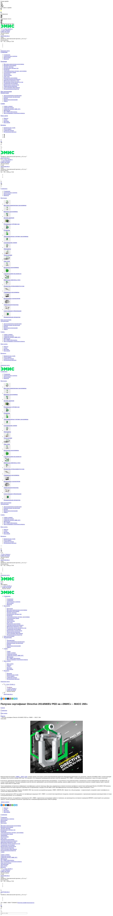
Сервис (3, 103)
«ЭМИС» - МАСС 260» (21, 776)
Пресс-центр (4, 115)
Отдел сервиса (7, 129)
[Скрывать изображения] (1, 17)
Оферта (6, 101)
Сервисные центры (9, 107)
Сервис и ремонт (8, 106)
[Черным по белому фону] (1, 9)
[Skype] (14, 699)
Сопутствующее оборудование (12, 87)
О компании (4, 52)
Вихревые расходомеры (10, 65)
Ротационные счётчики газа (11, 68)
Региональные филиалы (10, 131)
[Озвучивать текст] (2, 20)
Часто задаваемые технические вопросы (14, 113)
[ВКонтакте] (4, 134)
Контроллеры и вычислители (11, 84)
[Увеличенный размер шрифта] (2, 6)
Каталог (6, 98)
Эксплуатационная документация (12, 95)
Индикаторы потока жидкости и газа (13, 82)
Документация (5, 93)
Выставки (6, 121)
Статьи (5, 119)
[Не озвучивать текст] (1, 22)
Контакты (3, 125)
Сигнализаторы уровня (10, 72)
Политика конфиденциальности (25, 902)
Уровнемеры (7, 73)
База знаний (7, 122)
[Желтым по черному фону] (1, 11)
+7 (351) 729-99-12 (8, 29)
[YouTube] (4, 137)
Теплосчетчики (8, 75)
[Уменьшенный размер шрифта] (1, 2)
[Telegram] (4, 135)
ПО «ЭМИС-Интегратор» (10, 111)
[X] (8, 699)
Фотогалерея (7, 57)
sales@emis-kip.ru (5, 36)
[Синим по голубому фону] (1, 12)
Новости (6, 118)
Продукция (4, 61)
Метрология (7, 110)
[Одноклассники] (4, 699)
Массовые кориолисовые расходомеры (14, 64)
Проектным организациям (11, 99)
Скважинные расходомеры (11, 83)
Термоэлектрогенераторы (10, 86)
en (1, 141)
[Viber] (10, 699)
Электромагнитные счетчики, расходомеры (15, 71)
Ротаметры (6, 69)
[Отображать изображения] (1, 15)
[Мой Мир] (6, 699)
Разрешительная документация (12, 97)
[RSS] (1, 700)
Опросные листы (5, 50)
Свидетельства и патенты (10, 56)
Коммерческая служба (9, 127)
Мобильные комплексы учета (11, 80)
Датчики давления (8, 67)
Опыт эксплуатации (6, 91)
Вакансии (6, 59)
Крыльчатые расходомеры (10, 78)
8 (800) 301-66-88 (5, 31)
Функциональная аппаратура (11, 89)
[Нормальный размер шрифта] (2, 4)
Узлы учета (7, 76)
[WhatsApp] (12, 699)
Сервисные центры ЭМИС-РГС (12, 109)
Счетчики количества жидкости (12, 79)
